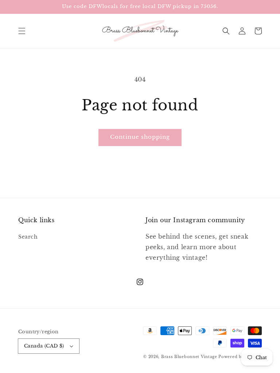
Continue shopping (140, 136)
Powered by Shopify (240, 356)
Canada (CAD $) (44, 346)
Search (28, 236)
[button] (22, 31)
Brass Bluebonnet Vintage (189, 356)
